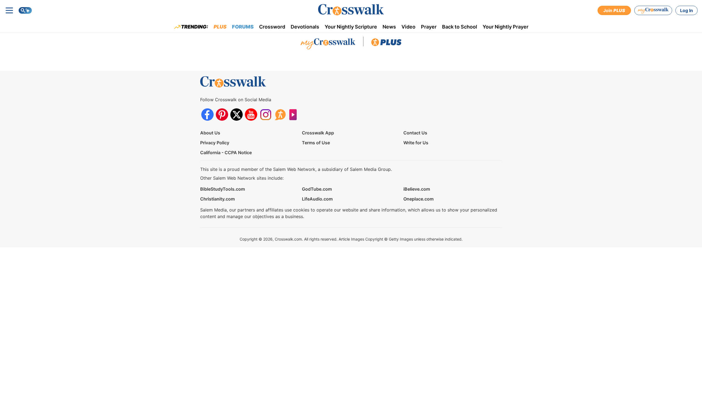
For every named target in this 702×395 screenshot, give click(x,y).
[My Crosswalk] (653, 10)
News (389, 27)
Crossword (272, 27)
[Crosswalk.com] (351, 9)
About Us (210, 133)
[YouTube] (251, 114)
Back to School (459, 27)
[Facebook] (207, 114)
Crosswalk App (318, 133)
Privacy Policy (214, 142)
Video (408, 27)
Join (614, 10)
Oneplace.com (418, 199)
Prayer (429, 27)
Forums (243, 27)
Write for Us (415, 142)
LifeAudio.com (317, 199)
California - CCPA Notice (226, 152)
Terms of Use (316, 142)
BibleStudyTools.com (222, 189)
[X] (236, 114)
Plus (220, 27)
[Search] (25, 10)
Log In (686, 10)
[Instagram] (265, 114)
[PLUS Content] (386, 43)
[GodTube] (294, 114)
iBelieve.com (416, 189)
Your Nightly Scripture (351, 27)
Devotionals (305, 27)
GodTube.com (317, 189)
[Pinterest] (222, 114)
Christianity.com (217, 199)
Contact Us (415, 133)
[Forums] (280, 114)
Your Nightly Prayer (505, 27)
